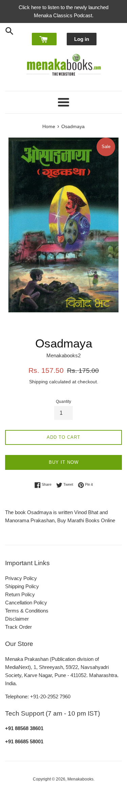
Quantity (63, 401)
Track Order (18, 627)
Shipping (38, 381)
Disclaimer (17, 619)
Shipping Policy (22, 586)
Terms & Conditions (26, 611)
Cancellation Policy (26, 602)
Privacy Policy (21, 578)
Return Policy (20, 594)
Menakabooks (80, 779)
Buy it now (64, 462)
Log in (81, 39)
